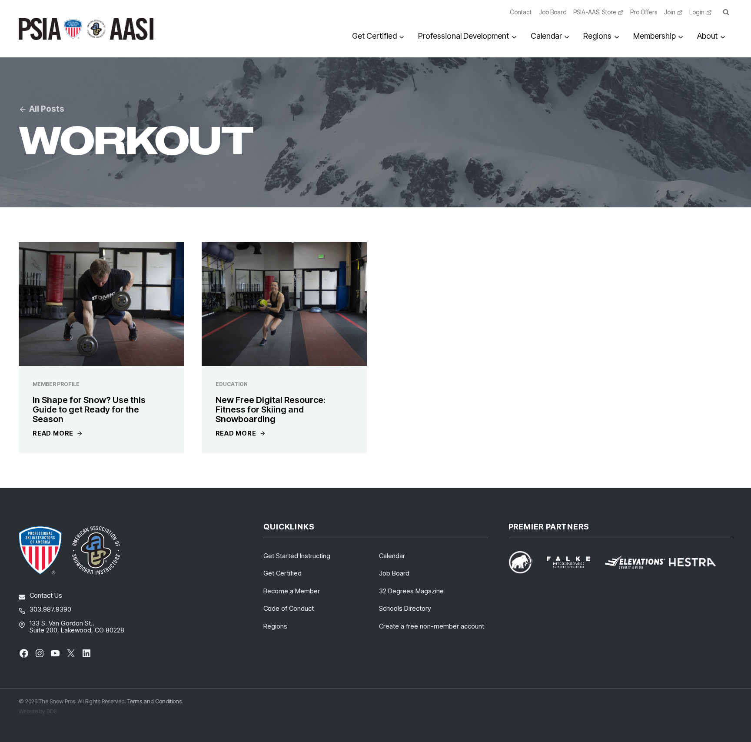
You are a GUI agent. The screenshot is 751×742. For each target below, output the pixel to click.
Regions (275, 626)
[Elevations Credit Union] (635, 562)
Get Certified (282, 573)
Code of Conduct (288, 608)
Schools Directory (405, 608)
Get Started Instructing (296, 556)
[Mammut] (525, 562)
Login (696, 12)
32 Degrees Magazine (411, 591)
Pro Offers (643, 12)
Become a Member (291, 591)
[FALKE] (573, 562)
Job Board (552, 12)
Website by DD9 (37, 711)
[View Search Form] (725, 12)
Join (669, 12)
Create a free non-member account (431, 626)
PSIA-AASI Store (594, 12)
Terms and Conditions (154, 701)
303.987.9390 (50, 609)
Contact (521, 12)
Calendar (392, 556)
